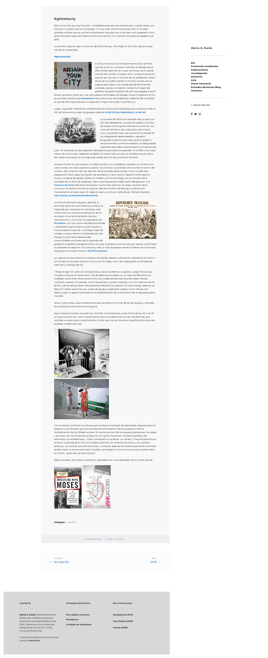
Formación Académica (204, 66)
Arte (193, 80)
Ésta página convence (78, 614)
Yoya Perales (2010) (123, 621)
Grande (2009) (120, 627)
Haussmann (88, 98)
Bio (193, 62)
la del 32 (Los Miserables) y (120, 112)
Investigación (199, 73)
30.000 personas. (98, 250)
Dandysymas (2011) (123, 614)
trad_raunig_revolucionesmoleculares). (76, 195)
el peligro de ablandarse (79, 624)
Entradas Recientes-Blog (206, 87)
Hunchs (71, 522)
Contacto (196, 90)
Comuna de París (64, 185)
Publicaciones (199, 69)
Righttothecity (62, 56)
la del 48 (140, 112)
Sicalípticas (72, 619)
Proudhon (60, 223)
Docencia (196, 76)
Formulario (34, 640)
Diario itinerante (201, 83)
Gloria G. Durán (114, 539)
